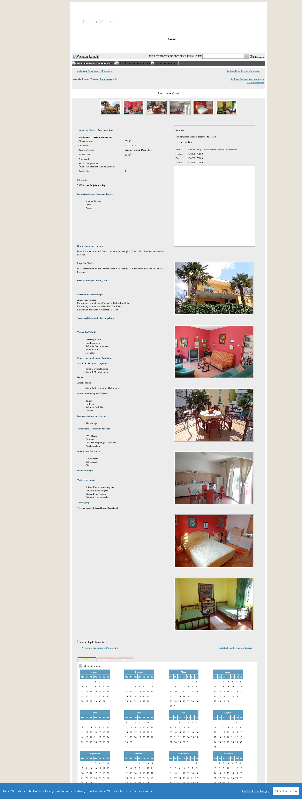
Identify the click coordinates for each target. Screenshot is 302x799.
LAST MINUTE (202, 47)
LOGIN (229, 47)
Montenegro (106, 79)
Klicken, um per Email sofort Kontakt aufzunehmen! (213, 149)
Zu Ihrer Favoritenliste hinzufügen (247, 79)
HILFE (254, 47)
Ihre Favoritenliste (255, 82)
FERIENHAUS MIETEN (122, 47)
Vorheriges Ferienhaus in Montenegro (95, 71)
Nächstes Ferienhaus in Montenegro (243, 71)
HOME (86, 47)
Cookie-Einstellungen (256, 791)
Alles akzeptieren (286, 791)
